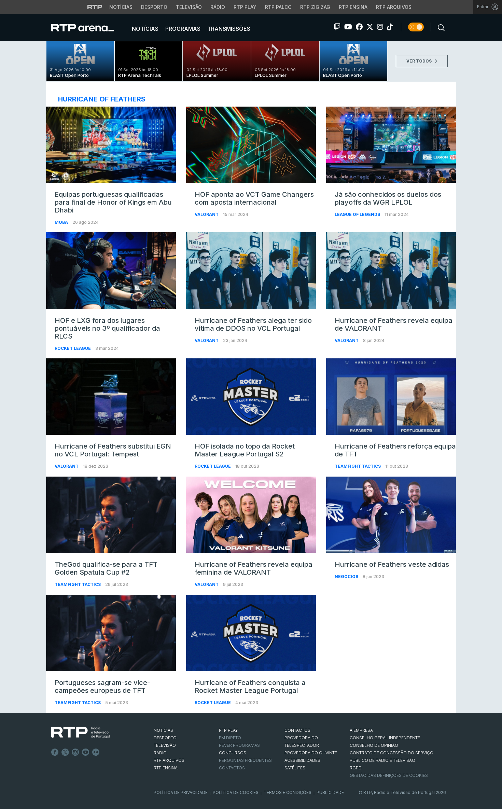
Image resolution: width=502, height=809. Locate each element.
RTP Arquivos (394, 7)
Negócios (347, 576)
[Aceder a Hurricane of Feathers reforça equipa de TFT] (391, 396)
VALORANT (207, 214)
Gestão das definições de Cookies (389, 775)
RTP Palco (278, 7)
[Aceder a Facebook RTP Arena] (359, 27)
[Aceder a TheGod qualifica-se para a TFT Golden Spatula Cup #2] (111, 515)
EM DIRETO (230, 737)
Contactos (232, 767)
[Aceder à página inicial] (89, 27)
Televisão (189, 7)
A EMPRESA (361, 730)
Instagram (75, 752)
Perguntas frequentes (245, 760)
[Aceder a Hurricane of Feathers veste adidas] (391, 515)
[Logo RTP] (80, 732)
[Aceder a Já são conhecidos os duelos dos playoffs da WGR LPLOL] (391, 145)
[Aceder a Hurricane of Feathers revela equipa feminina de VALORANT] (251, 515)
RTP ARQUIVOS (169, 760)
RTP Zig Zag (315, 7)
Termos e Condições (287, 792)
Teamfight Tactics (358, 466)
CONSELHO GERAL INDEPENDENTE (385, 737)
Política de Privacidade (181, 792)
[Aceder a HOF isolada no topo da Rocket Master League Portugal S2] (251, 396)
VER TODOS (419, 61)
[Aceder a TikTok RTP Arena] (390, 27)
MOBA (62, 222)
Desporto (154, 7)
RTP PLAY (228, 730)
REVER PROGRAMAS (239, 745)
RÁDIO (160, 752)
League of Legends (358, 214)
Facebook (55, 752)
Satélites (294, 767)
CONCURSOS (232, 752)
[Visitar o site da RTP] (94, 7)
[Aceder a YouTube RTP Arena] (348, 27)
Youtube (85, 752)
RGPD (356, 767)
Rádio (217, 7)
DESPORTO (165, 737)
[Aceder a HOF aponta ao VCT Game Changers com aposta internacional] (251, 145)
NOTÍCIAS (163, 730)
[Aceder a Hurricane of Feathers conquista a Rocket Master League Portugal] (251, 633)
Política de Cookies (236, 792)
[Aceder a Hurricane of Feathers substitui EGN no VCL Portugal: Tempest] (111, 396)
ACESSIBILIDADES (302, 760)
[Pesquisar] (439, 27)
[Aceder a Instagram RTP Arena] (380, 27)
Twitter (65, 752)
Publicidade (330, 792)
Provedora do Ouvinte (310, 752)
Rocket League (73, 348)
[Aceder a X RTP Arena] (369, 27)
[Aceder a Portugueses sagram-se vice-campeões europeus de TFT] (111, 633)
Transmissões (228, 28)
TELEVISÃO (165, 745)
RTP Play (245, 7)
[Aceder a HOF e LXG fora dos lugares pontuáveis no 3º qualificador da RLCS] (111, 270)
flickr (96, 752)
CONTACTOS (297, 730)
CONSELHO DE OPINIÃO (374, 745)
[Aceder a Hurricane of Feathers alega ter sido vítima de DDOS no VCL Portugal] (251, 270)
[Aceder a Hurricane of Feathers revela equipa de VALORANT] (391, 270)
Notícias (121, 7)
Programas (182, 28)
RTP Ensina (353, 7)
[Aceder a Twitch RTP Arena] (337, 27)
